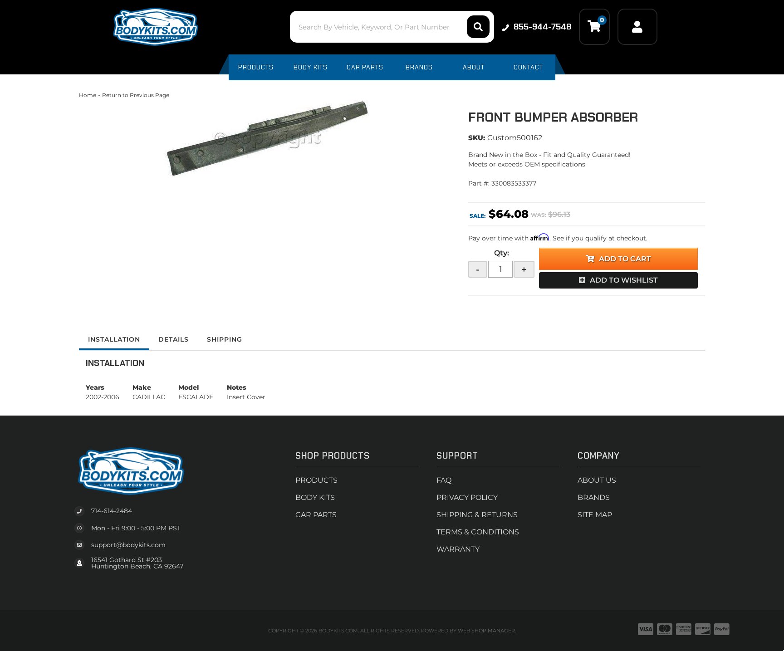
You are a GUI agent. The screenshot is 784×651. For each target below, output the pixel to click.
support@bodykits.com (128, 545)
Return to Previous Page (135, 95)
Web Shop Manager (486, 630)
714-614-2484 (111, 511)
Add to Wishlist (624, 280)
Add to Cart (625, 259)
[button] (392, 27)
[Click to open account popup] (637, 27)
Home (87, 95)
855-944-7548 (542, 26)
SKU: (476, 137)
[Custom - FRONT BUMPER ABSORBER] (267, 138)
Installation (114, 339)
